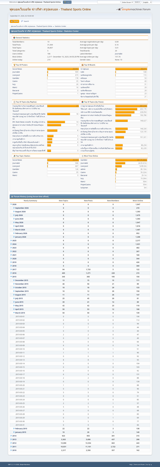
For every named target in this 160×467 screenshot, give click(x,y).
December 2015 (21, 280)
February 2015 (21, 428)
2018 (14, 266)
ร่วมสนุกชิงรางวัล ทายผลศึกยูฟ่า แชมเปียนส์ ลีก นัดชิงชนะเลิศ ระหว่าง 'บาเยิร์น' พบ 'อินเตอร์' (28, 108)
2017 (14, 269)
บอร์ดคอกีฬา (85, 87)
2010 (14, 450)
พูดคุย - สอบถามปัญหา (89, 93)
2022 (14, 251)
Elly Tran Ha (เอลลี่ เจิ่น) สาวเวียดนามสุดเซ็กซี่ (28, 151)
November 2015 (21, 284)
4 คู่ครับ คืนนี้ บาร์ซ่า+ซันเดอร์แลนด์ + (26, 142)
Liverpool (16, 75)
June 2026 (19, 219)
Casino (15, 81)
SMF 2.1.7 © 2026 (13, 464)
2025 (14, 240)
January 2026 (20, 237)
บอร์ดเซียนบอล (86, 90)
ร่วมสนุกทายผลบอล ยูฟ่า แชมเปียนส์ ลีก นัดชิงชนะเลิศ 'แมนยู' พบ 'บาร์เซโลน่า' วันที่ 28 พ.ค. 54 (28, 116)
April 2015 (19, 309)
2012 (14, 443)
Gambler (15, 78)
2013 (14, 439)
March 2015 (20, 313)
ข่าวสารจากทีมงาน (87, 84)
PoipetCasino (17, 93)
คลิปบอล (84, 78)
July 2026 (19, 215)
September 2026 (22, 208)
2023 (14, 248)
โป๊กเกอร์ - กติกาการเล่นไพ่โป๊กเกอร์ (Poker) (96, 109)
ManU (14, 87)
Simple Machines (25, 464)
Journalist (118, 54)
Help (130, 464)
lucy (14, 84)
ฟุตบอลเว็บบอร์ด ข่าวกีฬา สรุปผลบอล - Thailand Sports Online (50, 9)
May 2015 (19, 306)
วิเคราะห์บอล (85, 81)
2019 (14, 262)
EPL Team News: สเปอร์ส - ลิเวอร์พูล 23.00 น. (28, 122)
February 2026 (21, 233)
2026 (14, 204)
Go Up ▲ (149, 464)
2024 (14, 244)
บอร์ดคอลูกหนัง (86, 75)
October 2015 (20, 287)
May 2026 (19, 222)
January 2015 (20, 432)
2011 (14, 447)
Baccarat (15, 90)
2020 (14, 259)
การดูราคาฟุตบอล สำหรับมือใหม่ (92, 106)
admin (83, 169)
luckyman (84, 188)
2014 (14, 436)
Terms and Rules (139, 464)
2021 (14, 255)
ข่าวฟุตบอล (85, 69)
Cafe (82, 72)
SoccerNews (17, 69)
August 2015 (20, 295)
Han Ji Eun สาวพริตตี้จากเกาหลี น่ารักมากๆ (27, 136)
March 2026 (20, 230)
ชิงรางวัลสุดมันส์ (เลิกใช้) (89, 97)
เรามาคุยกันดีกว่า (18, 139)
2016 (14, 273)
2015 (14, 277)
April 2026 (19, 226)
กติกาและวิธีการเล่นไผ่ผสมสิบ (91, 112)
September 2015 (22, 291)
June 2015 (19, 302)
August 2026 (20, 211)
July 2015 (19, 298)
